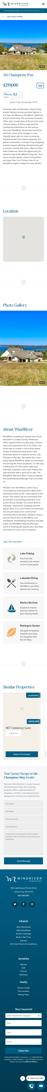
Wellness (23, 974)
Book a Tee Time (23, 937)
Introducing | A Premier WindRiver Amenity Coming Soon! (22, 10)
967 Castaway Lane (18, 728)
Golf (23, 967)
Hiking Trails (23, 994)
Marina (23, 964)
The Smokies (23, 991)
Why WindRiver (23, 930)
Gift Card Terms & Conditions (23, 944)
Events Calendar (23, 933)
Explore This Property (22, 754)
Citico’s (23, 971)
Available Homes (15, 17)
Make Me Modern (31, 1062)
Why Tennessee (23, 927)
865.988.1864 (23, 895)
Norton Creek (23, 988)
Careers (23, 940)
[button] (24, 237)
